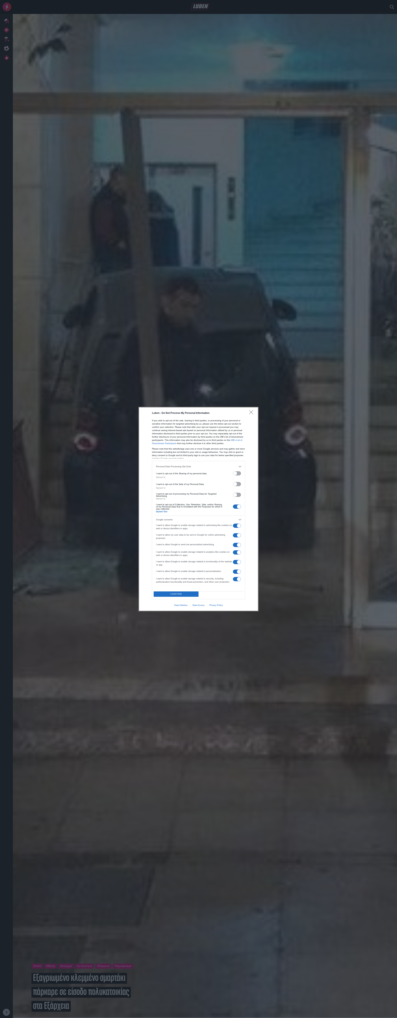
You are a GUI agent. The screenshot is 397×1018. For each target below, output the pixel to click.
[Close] (252, 413)
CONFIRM (176, 594)
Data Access (198, 605)
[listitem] (198, 466)
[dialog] (198, 509)
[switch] (237, 473)
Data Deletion (181, 605)
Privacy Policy (216, 605)
